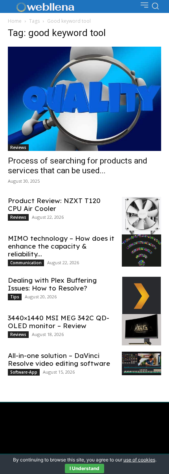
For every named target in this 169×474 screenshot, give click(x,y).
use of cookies (139, 460)
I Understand (84, 468)
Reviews (18, 147)
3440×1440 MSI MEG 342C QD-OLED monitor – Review (58, 322)
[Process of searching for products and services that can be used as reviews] (84, 99)
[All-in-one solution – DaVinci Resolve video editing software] (141, 363)
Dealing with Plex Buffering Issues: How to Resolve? (52, 284)
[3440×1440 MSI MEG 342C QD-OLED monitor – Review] (141, 329)
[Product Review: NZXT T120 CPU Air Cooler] (141, 219)
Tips (14, 297)
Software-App (23, 372)
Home (15, 21)
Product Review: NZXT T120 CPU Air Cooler (54, 204)
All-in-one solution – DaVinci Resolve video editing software (59, 359)
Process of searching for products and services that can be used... (77, 165)
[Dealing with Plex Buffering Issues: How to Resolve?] (141, 296)
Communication (26, 262)
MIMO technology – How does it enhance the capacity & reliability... (61, 246)
